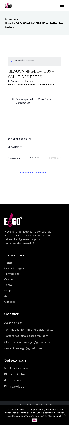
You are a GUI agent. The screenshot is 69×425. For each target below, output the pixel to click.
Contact (9, 301)
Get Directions (23, 102)
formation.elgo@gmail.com (38, 329)
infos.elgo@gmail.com (27, 348)
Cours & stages (14, 268)
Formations (11, 273)
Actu (7, 296)
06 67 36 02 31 (13, 323)
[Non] (65, 415)
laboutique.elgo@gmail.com (31, 342)
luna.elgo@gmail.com (34, 335)
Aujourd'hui (34, 157)
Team (8, 285)
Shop (7, 290)
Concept (9, 279)
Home (8, 262)
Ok (34, 420)
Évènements (15, 81)
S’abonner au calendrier (33, 172)
